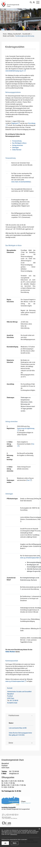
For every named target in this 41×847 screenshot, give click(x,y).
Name (10, 723)
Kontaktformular (12, 703)
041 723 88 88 (14, 771)
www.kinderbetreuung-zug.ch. (15, 71)
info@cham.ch (14, 774)
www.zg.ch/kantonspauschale (30, 558)
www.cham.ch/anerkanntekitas (20, 182)
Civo (29, 480)
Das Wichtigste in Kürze (19, 143)
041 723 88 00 (14, 700)
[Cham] (10, 4)
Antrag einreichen (17, 145)
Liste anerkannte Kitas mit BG (18, 728)
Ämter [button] (11, 743)
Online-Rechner (16, 150)
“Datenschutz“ (13, 834)
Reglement (15, 123)
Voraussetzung (16, 141)
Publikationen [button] (14, 715)
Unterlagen (15, 147)
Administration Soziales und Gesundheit (19, 692)
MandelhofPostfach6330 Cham (10, 696)
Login (34, 2)
